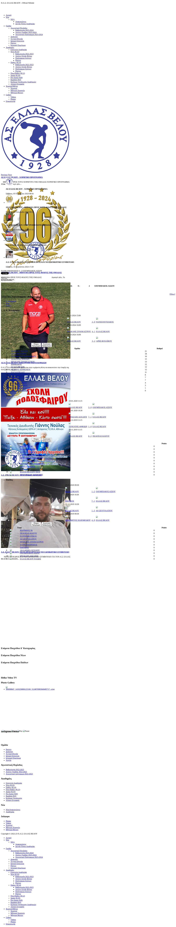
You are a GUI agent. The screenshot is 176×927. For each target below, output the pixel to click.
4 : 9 (93, 520)
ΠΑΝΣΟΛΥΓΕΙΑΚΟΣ (105, 322)
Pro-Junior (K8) (17, 78)
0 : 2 (90, 436)
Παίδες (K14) (16, 63)
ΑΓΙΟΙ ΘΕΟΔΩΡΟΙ (18, 354)
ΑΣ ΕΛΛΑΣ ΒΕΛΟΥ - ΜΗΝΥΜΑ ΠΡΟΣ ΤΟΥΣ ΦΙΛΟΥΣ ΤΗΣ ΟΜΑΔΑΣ (31, 273)
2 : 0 (93, 322)
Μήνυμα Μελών (17, 93)
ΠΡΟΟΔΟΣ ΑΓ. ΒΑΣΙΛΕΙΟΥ (31, 475)
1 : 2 (93, 491)
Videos (13, 97)
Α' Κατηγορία (11, 301)
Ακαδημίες (10, 47)
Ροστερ (8, 749)
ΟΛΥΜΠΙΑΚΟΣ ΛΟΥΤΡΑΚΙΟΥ (24, 377)
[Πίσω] (172, 294)
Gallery (8, 95)
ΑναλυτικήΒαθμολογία (47, 345)
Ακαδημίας (10, 812)
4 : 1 (93, 331)
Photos (13, 99)
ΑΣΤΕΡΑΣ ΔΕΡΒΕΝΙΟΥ (21, 370)
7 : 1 (90, 417)
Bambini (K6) (16, 80)
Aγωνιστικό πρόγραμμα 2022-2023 (19, 774)
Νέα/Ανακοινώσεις (13, 810)
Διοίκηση (14, 37)
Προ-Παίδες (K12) (18, 73)
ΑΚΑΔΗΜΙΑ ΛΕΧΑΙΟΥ (30, 550)
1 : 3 (93, 511)
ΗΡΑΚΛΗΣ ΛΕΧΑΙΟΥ (78, 417)
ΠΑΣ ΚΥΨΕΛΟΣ (18, 372)
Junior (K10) (15, 75)
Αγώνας (4, 278)
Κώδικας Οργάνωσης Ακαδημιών (23, 82)
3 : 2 (93, 341)
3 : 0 (90, 407)
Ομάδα (8, 26)
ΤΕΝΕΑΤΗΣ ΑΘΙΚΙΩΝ (20, 359)
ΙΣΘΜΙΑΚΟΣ (16, 364)
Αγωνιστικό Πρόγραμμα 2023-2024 (29, 35)
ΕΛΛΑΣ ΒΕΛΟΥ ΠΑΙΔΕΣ (30, 559)
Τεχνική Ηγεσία (17, 39)
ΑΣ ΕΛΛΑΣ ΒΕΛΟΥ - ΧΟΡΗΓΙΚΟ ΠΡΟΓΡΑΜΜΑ (22, 177)
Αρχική (8, 15)
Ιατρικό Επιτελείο (17, 41)
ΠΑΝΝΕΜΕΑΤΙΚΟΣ (28, 536)
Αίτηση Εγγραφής (17, 84)
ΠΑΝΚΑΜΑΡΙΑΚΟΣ (28, 545)
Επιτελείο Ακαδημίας (19, 50)
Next (10, 175)
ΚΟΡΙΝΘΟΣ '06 (26, 446)
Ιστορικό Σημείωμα (18, 45)
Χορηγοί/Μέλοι (12, 86)
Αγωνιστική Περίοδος (19, 28)
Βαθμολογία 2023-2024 (24, 30)
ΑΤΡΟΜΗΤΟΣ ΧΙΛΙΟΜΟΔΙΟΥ (23, 356)
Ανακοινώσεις (20, 22)
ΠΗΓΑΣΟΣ (24, 469)
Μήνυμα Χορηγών (18, 91)
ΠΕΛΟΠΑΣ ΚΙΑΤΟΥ (19, 351)
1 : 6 (90, 427)
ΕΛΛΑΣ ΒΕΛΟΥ (74, 322)
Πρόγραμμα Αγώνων (23, 58)
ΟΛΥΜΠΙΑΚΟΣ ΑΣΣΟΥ (21, 388)
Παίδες (8, 306)
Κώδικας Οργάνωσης (14, 798)
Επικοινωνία (10, 101)
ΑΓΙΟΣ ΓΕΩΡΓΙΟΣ (27, 466)
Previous (4, 175)
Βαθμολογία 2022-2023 (24, 54)
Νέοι (7, 303)
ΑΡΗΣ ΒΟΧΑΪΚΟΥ (104, 341)
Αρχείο (8, 760)
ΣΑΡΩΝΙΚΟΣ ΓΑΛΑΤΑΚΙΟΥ (23, 380)
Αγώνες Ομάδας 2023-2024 (26, 32)
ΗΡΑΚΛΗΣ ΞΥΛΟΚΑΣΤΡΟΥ (79, 331)
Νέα (7, 17)
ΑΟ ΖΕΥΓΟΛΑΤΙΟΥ (19, 385)
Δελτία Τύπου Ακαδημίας (25, 24)
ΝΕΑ (13, 19)
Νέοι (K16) (15, 52)
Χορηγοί (14, 88)
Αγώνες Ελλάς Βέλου (23, 56)
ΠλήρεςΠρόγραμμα (36, 345)
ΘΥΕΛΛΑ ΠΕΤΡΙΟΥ (19, 375)
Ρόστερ (13, 43)
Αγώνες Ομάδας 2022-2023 (16, 772)
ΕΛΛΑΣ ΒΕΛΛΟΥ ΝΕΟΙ (30, 472)
